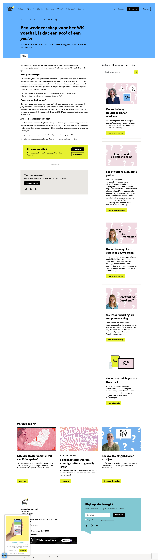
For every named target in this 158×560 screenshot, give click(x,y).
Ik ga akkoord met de (100, 520)
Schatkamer (50, 9)
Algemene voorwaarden (39, 557)
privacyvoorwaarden (107, 520)
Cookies (51, 557)
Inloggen (121, 9)
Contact (59, 557)
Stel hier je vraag (32, 183)
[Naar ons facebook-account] (87, 526)
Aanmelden (119, 515)
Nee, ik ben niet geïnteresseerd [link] (17, 553)
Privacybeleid (24, 557)
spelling (132, 65)
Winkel (59, 9)
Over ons (81, 9)
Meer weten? (77, 154)
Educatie (40, 9)
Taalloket (21, 9)
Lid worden (133, 9)
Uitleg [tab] (24, 56)
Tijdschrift (30, 9)
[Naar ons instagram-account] (92, 526)
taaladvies (119, 65)
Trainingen (70, 9)
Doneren (146, 9)
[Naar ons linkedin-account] (97, 526)
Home (22, 20)
